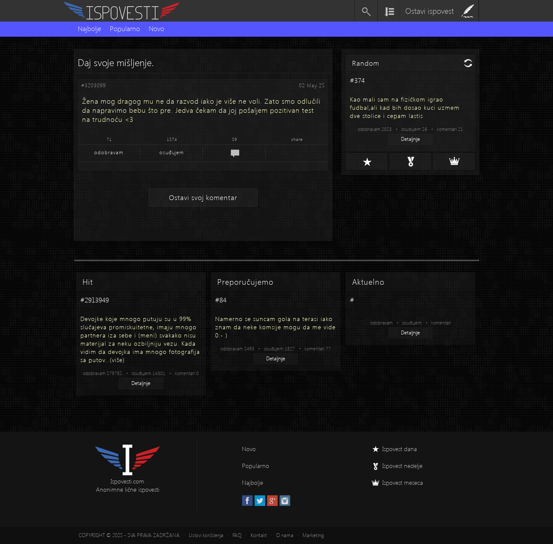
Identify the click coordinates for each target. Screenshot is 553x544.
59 (234, 139)
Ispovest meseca (402, 482)
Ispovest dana (399, 449)
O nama (284, 535)
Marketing (313, 535)
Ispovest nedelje (402, 465)
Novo (156, 28)
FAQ (237, 535)
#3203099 (93, 85)
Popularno (125, 28)
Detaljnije (410, 139)
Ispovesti (125, 11)
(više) (117, 360)
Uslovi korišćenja (206, 535)
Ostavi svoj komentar (203, 197)
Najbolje (89, 28)
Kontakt (259, 535)
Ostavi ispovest (429, 10)
